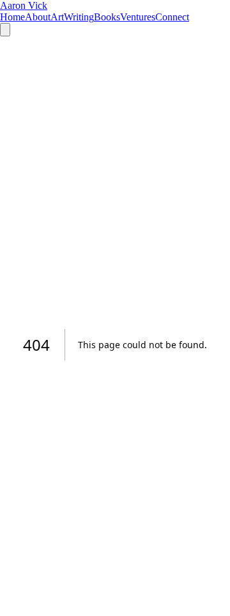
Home (12, 16)
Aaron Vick (23, 5)
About (37, 16)
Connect (172, 16)
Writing (79, 16)
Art (57, 16)
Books (107, 16)
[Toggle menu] (5, 29)
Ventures (137, 16)
